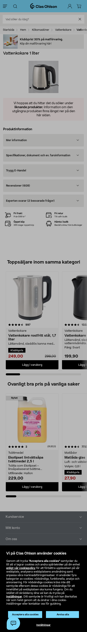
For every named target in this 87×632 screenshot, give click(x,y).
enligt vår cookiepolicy (20, 568)
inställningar (14, 596)
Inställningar (43, 625)
